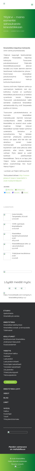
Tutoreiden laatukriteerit (12, 367)
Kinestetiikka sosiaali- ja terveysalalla (17, 328)
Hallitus (6, 411)
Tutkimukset (8, 330)
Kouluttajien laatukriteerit (12, 364)
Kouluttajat (7, 414)
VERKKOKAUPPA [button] (10, 382)
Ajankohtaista (15, 31)
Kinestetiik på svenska (11, 316)
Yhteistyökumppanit (11, 372)
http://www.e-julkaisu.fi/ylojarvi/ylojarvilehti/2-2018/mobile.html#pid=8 (17, 178)
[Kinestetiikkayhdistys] (14, 5)
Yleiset (22, 31)
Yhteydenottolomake (11, 419)
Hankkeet (7, 356)
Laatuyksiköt (8, 359)
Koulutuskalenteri (10, 345)
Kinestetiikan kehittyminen (13, 325)
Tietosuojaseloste (10, 375)
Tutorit (6, 416)
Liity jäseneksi (8, 370)
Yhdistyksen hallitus (11, 353)
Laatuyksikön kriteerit (11, 362)
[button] (31, 4)
